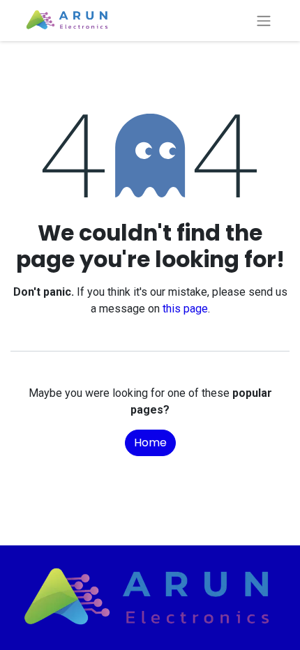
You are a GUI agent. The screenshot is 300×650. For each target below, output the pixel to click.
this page (185, 308)
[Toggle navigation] (263, 21)
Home (150, 442)
